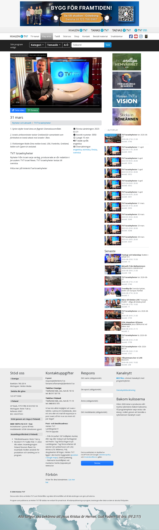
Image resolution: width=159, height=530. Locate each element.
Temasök (53, 45)
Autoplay (113, 130)
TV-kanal (34, 36)
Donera (34, 110)
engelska (77, 149)
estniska (86, 149)
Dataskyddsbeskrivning (125, 390)
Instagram (141, 36)
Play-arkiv (46, 36)
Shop (76, 36)
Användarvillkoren (90, 457)
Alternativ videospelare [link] (37, 55)
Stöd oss (67, 36)
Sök (108, 45)
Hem (19, 36)
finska (94, 149)
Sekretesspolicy (105, 455)
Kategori (36, 45)
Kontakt (86, 36)
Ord (146, 36)
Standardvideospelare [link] (19, 55)
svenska (77, 152)
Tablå (57, 36)
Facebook (131, 36)
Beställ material (100, 36)
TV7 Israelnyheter (42, 123)
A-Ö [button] (66, 45)
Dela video (19, 110)
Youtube (136, 36)
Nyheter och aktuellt (21, 123)
